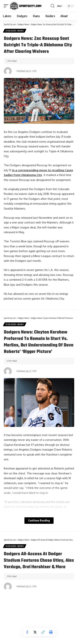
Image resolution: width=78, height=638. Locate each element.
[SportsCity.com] (25, 6)
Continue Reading (39, 520)
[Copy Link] (43, 632)
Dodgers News (15, 31)
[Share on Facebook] (27, 632)
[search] (52, 6)
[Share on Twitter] (35, 632)
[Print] (51, 632)
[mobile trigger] (7, 6)
